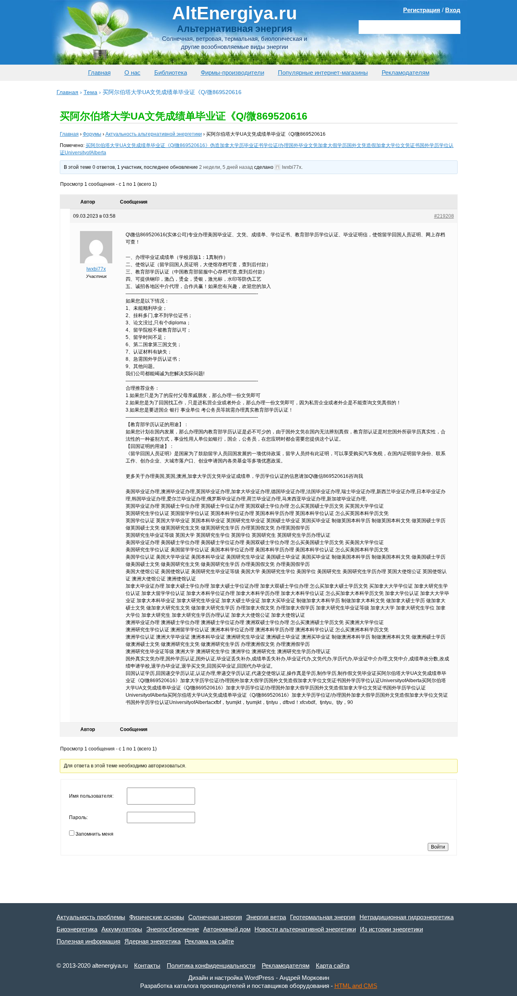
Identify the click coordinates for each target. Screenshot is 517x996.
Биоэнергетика (77, 929)
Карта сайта (332, 965)
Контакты (147, 965)
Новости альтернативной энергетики (305, 929)
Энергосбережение (172, 929)
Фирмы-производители (232, 72)
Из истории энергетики (391, 929)
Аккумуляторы (121, 929)
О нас (132, 72)
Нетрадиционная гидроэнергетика (406, 917)
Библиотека (170, 72)
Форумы (92, 134)
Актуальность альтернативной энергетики (153, 134)
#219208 (444, 216)
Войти (438, 847)
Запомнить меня (94, 834)
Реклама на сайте (209, 941)
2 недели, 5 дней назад (226, 167)
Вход (452, 9)
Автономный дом (226, 929)
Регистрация (421, 9)
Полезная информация (88, 941)
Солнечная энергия (215, 917)
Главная (99, 72)
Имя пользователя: (91, 796)
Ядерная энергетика (152, 941)
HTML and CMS (355, 985)
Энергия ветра (266, 917)
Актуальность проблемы (91, 917)
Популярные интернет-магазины (323, 72)
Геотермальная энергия (322, 917)
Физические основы (156, 917)
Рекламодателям (405, 72)
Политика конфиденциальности (211, 965)
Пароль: (78, 817)
